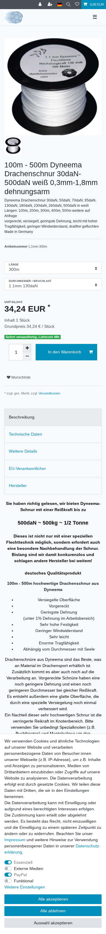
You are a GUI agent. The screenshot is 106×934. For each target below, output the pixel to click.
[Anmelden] (41, 4)
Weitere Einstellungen (24, 887)
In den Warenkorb (64, 352)
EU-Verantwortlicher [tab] (27, 468)
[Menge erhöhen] (27, 348)
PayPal (20, 874)
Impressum (14, 839)
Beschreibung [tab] (21, 417)
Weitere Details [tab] (23, 451)
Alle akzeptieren (53, 899)
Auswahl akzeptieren (53, 922)
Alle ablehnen (53, 910)
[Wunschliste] (77, 4)
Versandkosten (49, 393)
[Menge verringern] (27, 356)
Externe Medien (28, 868)
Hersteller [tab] (18, 485)
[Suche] (68, 4)
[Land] (59, 4)
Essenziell (23, 862)
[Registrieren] (51, 4)
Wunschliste (20, 377)
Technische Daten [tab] (25, 434)
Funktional (23, 880)
